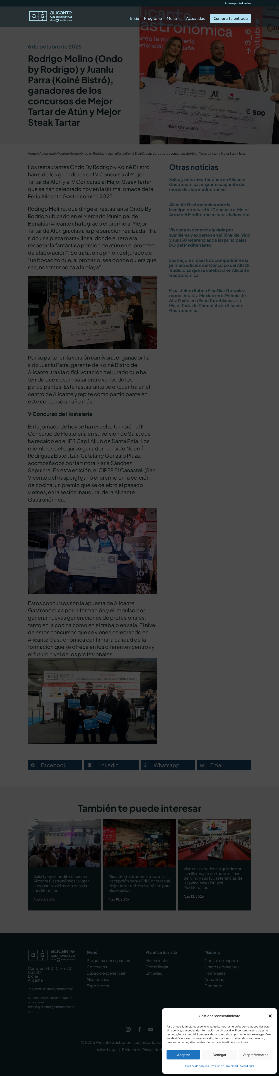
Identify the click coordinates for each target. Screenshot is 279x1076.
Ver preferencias (255, 1055)
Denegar (219, 1055)
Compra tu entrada (231, 18)
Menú (172, 19)
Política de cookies (197, 1066)
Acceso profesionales (238, 3)
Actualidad (196, 19)
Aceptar (183, 1055)
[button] (270, 1016)
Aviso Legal (247, 1066)
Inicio (134, 19)
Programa (153, 19)
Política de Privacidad (224, 1066)
